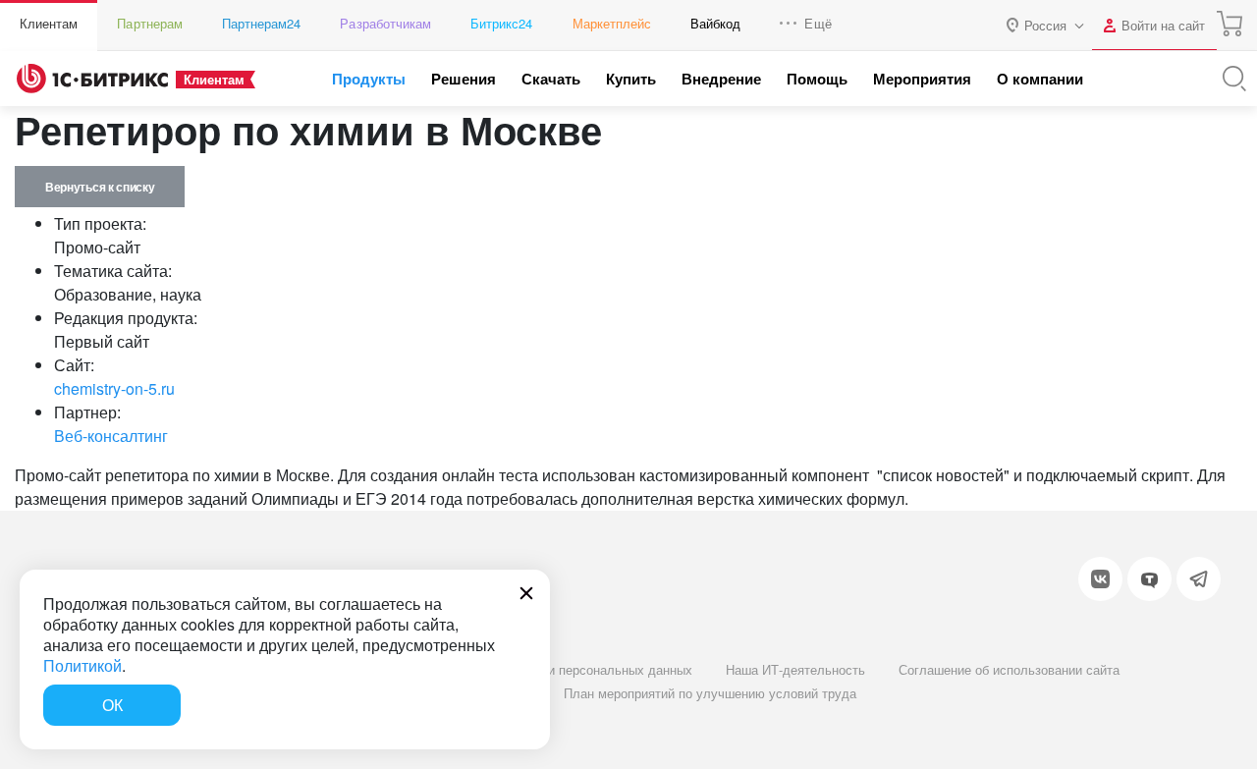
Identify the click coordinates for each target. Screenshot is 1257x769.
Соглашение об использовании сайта (1009, 669)
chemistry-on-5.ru (114, 388)
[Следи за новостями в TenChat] (1149, 579)
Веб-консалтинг (111, 435)
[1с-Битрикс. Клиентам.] (92, 78)
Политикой (82, 665)
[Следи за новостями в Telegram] (1198, 579)
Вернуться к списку (99, 186)
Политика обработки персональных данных (563, 669)
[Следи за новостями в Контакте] (1100, 579)
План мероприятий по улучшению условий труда (710, 693)
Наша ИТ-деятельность (795, 669)
